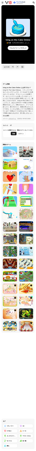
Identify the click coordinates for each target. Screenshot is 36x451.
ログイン (21, 133)
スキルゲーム (12, 118)
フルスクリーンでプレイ (18, 48)
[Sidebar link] (2, 2)
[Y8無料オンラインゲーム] (8, 2)
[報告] (17, 67)
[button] (6, 115)
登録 (13, 133)
